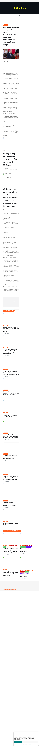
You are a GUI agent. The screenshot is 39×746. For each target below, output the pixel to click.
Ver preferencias (33, 741)
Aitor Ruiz (4, 47)
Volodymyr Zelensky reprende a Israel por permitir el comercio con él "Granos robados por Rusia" (11, 478)
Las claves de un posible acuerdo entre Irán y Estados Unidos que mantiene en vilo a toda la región (10, 436)
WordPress (5, 589)
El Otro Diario (19, 8)
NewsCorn (9, 589)
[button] (37, 733)
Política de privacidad (24, 744)
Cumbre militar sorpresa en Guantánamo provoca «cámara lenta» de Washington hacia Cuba (10, 415)
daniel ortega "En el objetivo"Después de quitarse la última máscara (27, 550)
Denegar (26, 741)
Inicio (4, 19)
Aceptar (18, 741)
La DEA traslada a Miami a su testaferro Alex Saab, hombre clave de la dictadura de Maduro (11, 457)
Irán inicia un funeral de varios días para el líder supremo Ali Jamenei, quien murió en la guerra (11, 373)
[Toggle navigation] (19, 16)
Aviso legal (29, 744)
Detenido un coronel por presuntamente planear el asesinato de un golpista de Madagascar (11, 504)
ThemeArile (14, 589)
